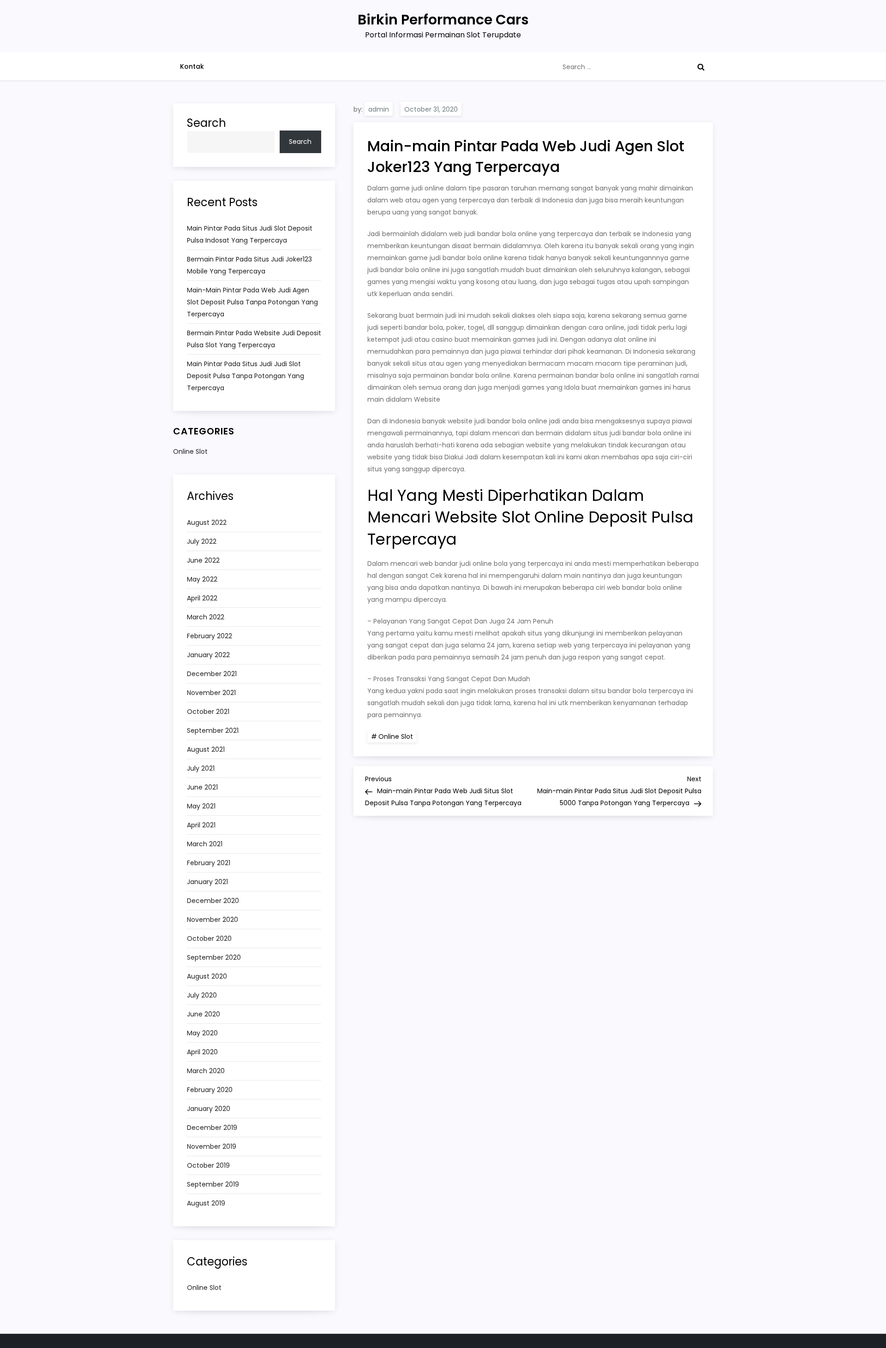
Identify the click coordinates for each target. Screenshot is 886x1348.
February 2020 (210, 1089)
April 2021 (201, 825)
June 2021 (202, 787)
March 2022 (205, 617)
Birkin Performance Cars (443, 20)
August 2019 (206, 1203)
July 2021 (201, 768)
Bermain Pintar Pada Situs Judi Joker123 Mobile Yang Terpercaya (249, 265)
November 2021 (211, 692)
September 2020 (214, 957)
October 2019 (208, 1165)
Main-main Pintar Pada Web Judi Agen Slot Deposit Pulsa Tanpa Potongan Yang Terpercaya (252, 302)
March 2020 (206, 1070)
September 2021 (213, 730)
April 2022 (202, 598)
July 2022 (201, 541)
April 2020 (202, 1052)
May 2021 (201, 806)
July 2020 (202, 995)
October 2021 (208, 711)
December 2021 (212, 673)
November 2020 (212, 919)
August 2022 (207, 522)
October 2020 (209, 938)
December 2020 (213, 900)
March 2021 (204, 844)
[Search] (701, 67)
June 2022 (203, 560)
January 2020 (208, 1108)
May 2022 (202, 579)
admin (378, 109)
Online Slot (395, 736)
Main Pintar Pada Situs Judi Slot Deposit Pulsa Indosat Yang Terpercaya (249, 234)
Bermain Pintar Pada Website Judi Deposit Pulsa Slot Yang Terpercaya (254, 339)
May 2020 (202, 1033)
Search (206, 123)
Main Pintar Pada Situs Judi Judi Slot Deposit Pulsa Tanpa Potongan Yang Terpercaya (245, 375)
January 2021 (207, 881)
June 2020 (203, 1014)
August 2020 (207, 976)
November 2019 (211, 1146)
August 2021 (206, 749)
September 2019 (213, 1184)
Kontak (192, 66)
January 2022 (208, 654)
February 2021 (208, 862)
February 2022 (209, 636)
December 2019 (212, 1127)
